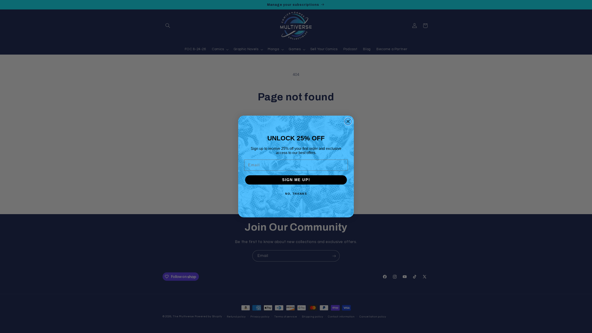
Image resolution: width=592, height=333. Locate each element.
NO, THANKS (296, 193)
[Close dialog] (348, 121)
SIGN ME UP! (296, 180)
